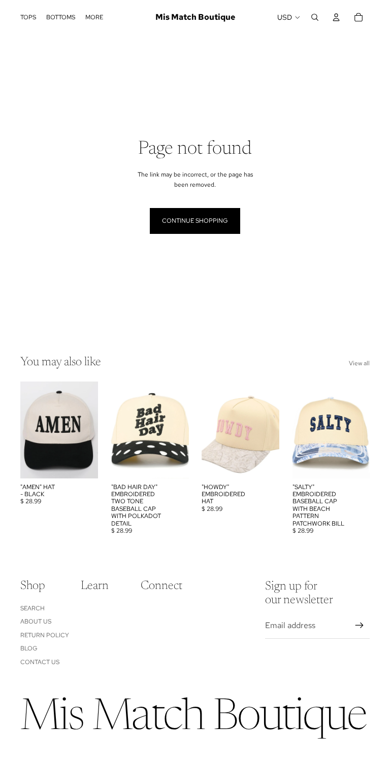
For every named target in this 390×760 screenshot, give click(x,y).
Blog (29, 648)
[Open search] (315, 17)
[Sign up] (359, 625)
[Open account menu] (336, 17)
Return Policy (44, 635)
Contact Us (39, 662)
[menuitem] (94, 17)
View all (359, 363)
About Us (35, 621)
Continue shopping (195, 221)
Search (32, 608)
